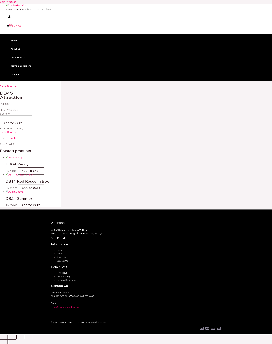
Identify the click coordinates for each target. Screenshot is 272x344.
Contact (15, 74)
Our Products (18, 57)
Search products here (16, 9)
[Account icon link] (9, 17)
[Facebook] (58, 238)
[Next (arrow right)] (12, 341)
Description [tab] (12, 138)
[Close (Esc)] (28, 337)
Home (14, 40)
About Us (15, 49)
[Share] (20, 337)
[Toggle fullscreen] (12, 337)
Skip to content (9, 1)
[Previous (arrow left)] (4, 341)
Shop (59, 253)
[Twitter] (64, 238)
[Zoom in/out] (4, 337)
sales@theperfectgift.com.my (66, 307)
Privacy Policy (63, 276)
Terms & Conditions (21, 66)
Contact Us (62, 261)
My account (62, 273)
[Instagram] (52, 238)
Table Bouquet (9, 86)
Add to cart (13, 123)
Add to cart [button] (31, 171)
